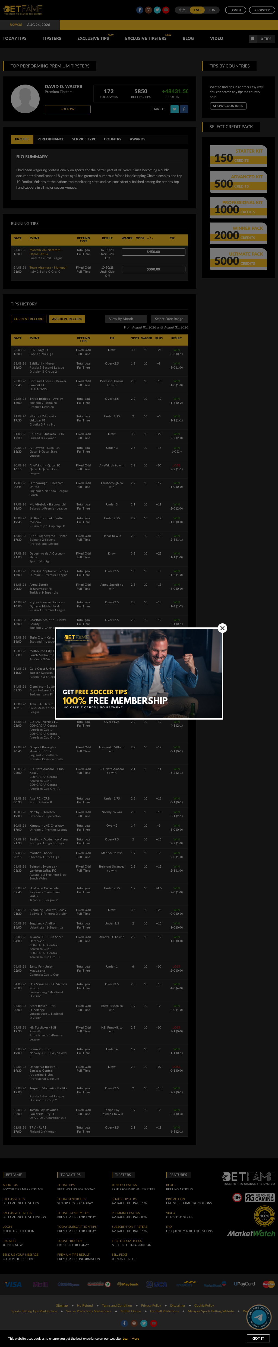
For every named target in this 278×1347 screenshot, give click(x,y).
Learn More (131, 1338)
